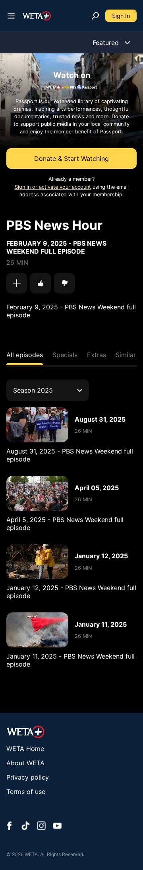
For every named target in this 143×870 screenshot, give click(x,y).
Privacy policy (27, 777)
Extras (96, 355)
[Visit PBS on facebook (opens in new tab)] (9, 826)
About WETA (25, 763)
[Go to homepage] (36, 16)
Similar (126, 355)
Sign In (121, 15)
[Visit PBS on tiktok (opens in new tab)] (25, 826)
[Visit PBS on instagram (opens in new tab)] (41, 826)
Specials (64, 355)
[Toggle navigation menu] (11, 16)
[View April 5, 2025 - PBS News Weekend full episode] (37, 493)
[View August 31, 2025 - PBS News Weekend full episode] (37, 424)
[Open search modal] (95, 16)
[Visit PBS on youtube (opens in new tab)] (57, 826)
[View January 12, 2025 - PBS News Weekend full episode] (37, 561)
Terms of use (25, 792)
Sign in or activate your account (53, 187)
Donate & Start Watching (71, 158)
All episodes (24, 355)
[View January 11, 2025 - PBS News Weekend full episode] (37, 629)
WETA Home (25, 749)
